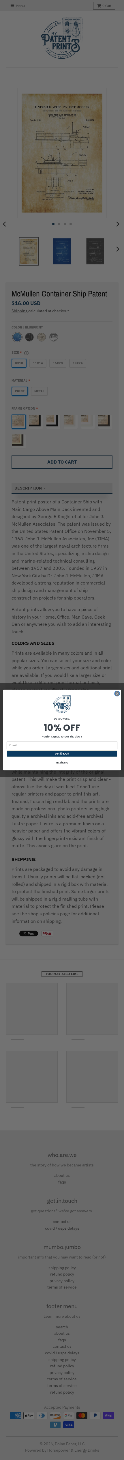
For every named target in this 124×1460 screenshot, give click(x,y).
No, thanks (62, 763)
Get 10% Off (62, 753)
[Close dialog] (117, 693)
